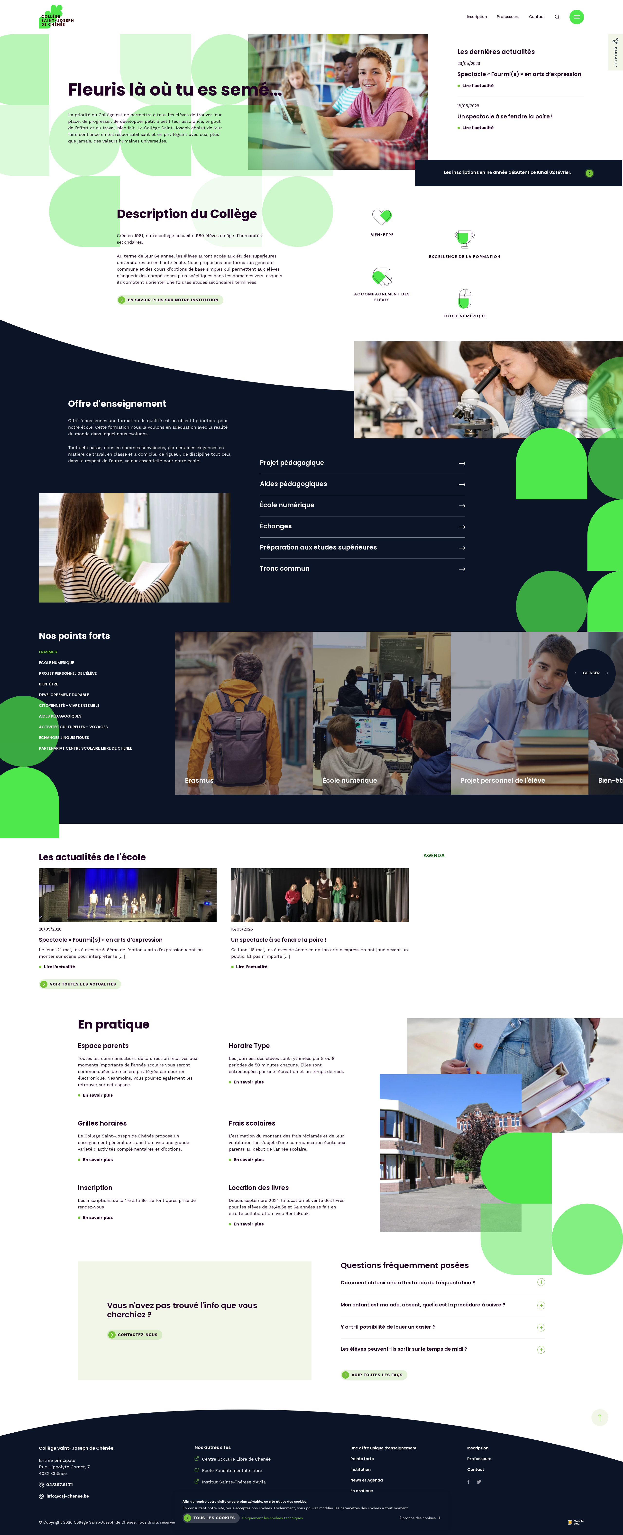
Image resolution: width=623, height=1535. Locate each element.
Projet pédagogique (292, 463)
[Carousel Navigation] (591, 673)
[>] (607, 673)
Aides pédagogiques (293, 484)
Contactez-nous (137, 1334)
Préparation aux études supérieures (318, 548)
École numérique (287, 505)
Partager (615, 39)
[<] (575, 673)
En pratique (361, 1491)
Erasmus (48, 652)
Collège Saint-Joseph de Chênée (56, 17)
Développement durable (64, 695)
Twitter (479, 1482)
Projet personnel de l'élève (68, 674)
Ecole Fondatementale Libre (232, 1470)
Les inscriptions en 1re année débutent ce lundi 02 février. (507, 173)
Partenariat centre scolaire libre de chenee (85, 749)
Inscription (477, 17)
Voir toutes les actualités (83, 984)
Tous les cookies (214, 1518)
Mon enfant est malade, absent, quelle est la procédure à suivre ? (423, 1305)
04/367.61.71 (59, 1485)
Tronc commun (285, 569)
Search (557, 17)
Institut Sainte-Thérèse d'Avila (234, 1481)
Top (599, 1417)
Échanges (276, 526)
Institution (360, 1470)
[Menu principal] (576, 17)
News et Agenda (366, 1480)
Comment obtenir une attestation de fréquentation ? (408, 1283)
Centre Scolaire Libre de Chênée (236, 1459)
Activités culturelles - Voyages (73, 727)
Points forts (362, 1459)
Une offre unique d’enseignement (383, 1448)
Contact (537, 17)
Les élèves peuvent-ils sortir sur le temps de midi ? (404, 1349)
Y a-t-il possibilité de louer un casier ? (388, 1327)
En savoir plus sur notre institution (173, 300)
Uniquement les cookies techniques (272, 1518)
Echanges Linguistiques (64, 738)
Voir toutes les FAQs (377, 1375)
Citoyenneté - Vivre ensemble (69, 706)
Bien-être (48, 684)
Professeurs (508, 17)
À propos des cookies (417, 1518)
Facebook (468, 1482)
